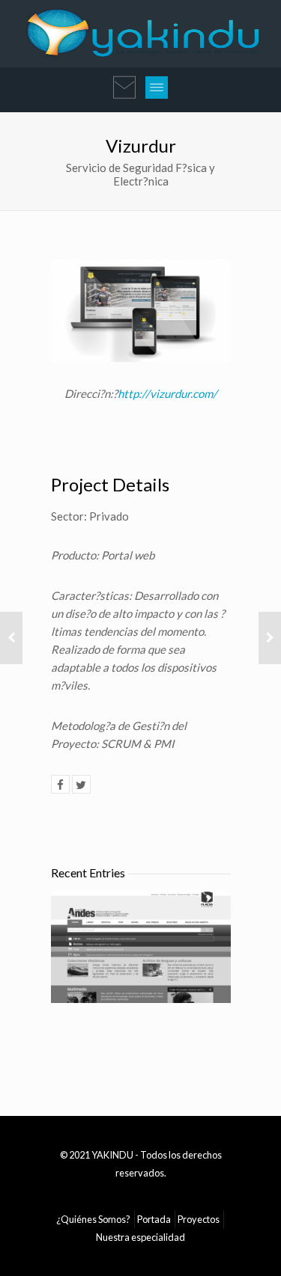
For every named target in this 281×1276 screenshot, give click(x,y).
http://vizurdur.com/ (167, 393)
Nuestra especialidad (140, 1237)
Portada (154, 1219)
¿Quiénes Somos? (93, 1219)
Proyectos (199, 1219)
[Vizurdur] (60, 784)
